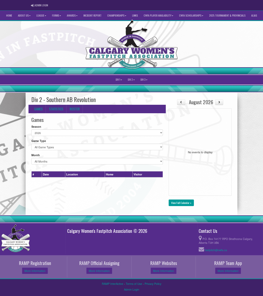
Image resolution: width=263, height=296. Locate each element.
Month (35, 155)
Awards (71, 15)
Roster (75, 108)
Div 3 (143, 79)
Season (36, 126)
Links (135, 15)
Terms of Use (134, 284)
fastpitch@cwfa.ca (216, 250)
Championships (115, 15)
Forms (55, 15)
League (40, 15)
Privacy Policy (153, 284)
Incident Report (92, 15)
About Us (23, 15)
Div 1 (118, 79)
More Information (34, 271)
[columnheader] (37, 174)
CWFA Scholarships (190, 15)
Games (38, 108)
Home (9, 15)
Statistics (56, 108)
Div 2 (130, 79)
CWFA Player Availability (157, 15)
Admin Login (131, 289)
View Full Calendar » (181, 203)
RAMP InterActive (112, 284)
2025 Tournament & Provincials (227, 15)
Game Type (38, 141)
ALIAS (254, 15)
